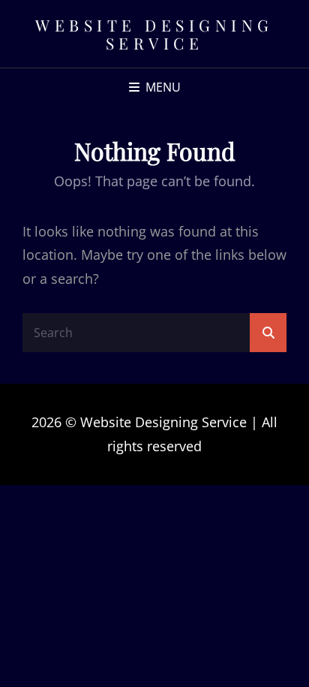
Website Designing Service (154, 33)
